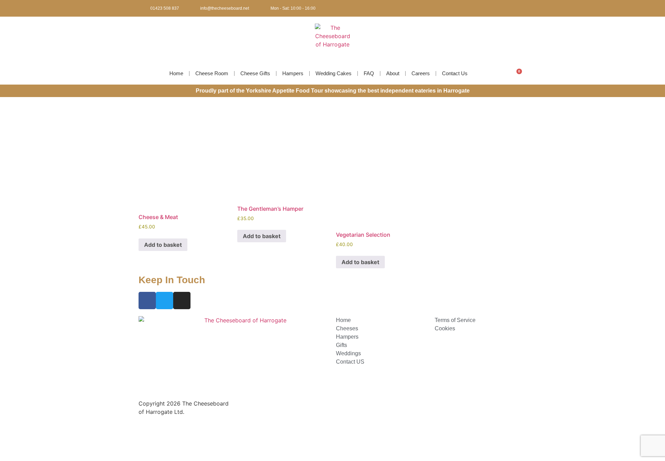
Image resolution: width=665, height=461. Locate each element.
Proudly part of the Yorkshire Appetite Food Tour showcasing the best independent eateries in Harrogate (333, 91)
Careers (420, 73)
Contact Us (455, 73)
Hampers (292, 73)
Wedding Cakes (334, 73)
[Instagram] (521, 8)
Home (176, 73)
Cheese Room (211, 73)
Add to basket (163, 244)
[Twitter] (510, 8)
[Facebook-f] (499, 8)
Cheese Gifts (255, 73)
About (392, 73)
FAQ (369, 73)
